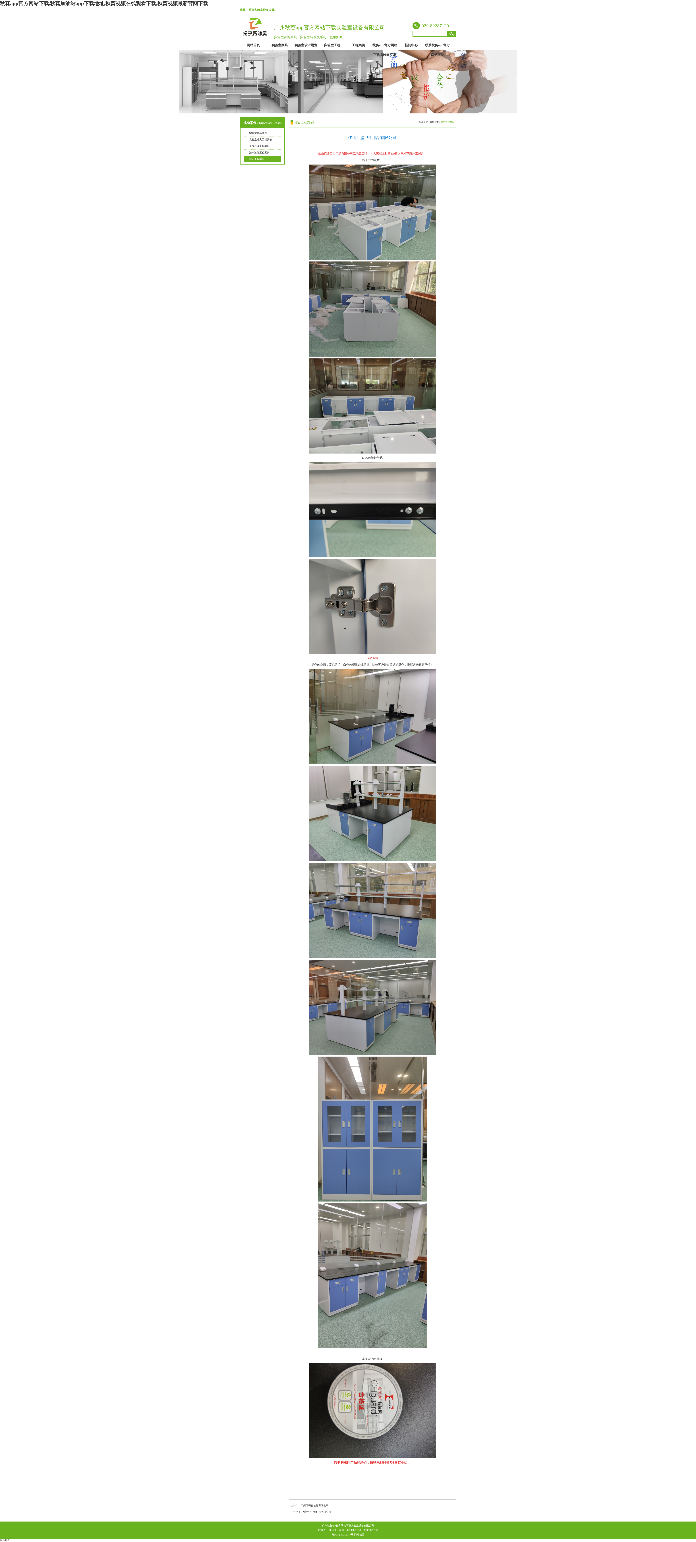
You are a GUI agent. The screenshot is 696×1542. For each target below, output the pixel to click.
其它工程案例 (256, 159)
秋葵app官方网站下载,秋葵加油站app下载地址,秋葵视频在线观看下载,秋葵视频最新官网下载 (104, 3)
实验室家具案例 (258, 133)
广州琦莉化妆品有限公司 (315, 1505)
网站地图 (359, 1534)
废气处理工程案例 (259, 146)
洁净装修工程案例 (259, 152)
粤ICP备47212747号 (342, 1534)
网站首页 (434, 122)
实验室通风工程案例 (260, 139)
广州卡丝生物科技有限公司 (316, 1511)
